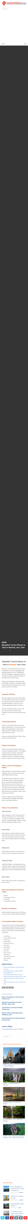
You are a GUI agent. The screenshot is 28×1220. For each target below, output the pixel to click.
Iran (5, 642)
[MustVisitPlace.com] (14, 3)
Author (19, 1207)
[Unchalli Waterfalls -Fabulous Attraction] (6, 1203)
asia (3, 987)
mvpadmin (21, 1192)
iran (7, 987)
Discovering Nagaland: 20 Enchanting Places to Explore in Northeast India (17, 1188)
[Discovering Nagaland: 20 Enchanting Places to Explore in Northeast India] (6, 1186)
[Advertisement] (14, 27)
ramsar (11, 987)
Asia (3, 642)
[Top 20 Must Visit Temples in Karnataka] (6, 1196)
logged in (11, 1029)
